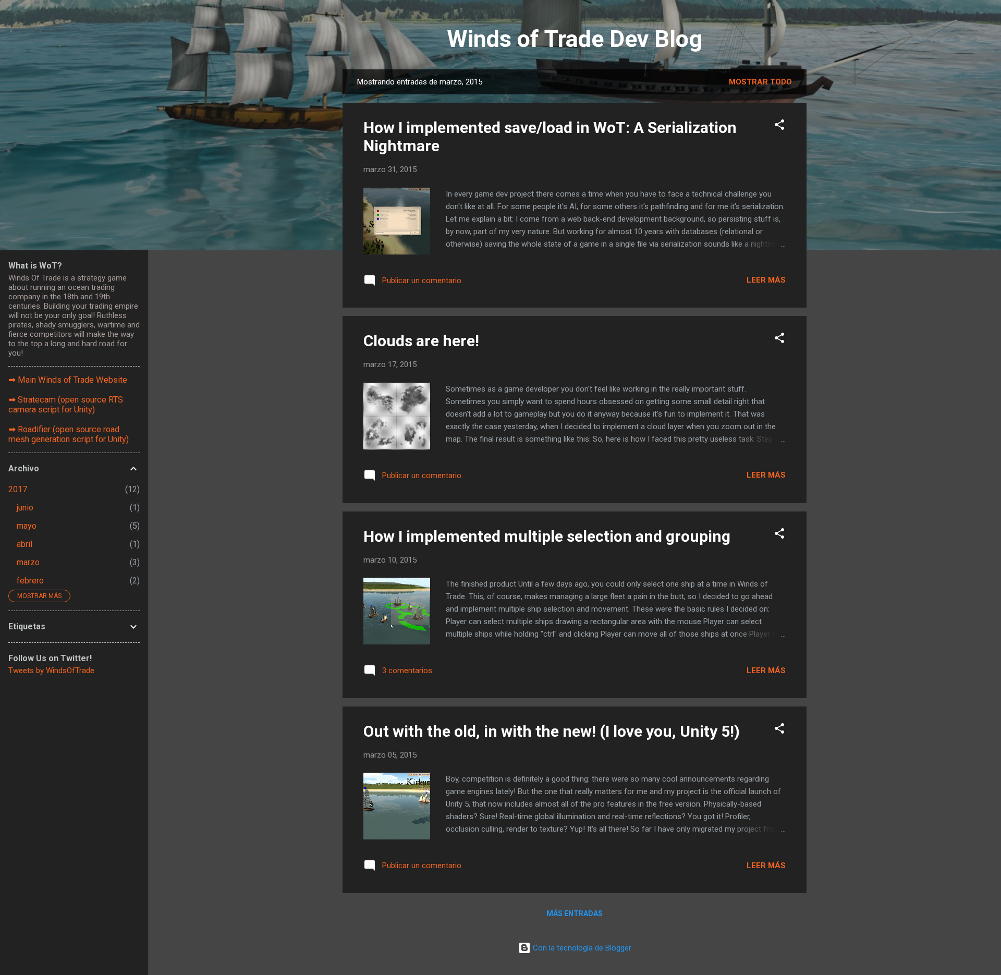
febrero (30, 581)
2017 (17, 489)
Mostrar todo (760, 82)
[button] (779, 126)
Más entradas (574, 913)
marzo (28, 562)
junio (25, 508)
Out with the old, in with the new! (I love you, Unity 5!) (551, 731)
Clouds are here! (421, 341)
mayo (26, 526)
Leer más (766, 280)
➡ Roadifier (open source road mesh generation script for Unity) (68, 434)
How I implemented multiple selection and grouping (546, 536)
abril (24, 544)
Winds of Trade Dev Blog (574, 39)
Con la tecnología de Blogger (581, 948)
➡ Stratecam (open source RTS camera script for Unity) (65, 405)
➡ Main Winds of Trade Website (67, 380)
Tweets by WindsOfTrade (51, 670)
